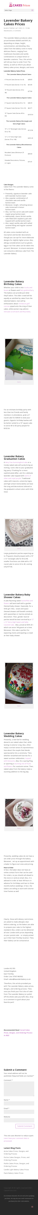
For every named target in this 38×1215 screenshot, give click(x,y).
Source (19, 382)
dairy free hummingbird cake (16, 462)
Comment (8, 1080)
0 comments (17, 31)
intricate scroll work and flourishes (17, 312)
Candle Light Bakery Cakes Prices (16, 1170)
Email (6, 1108)
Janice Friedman (10, 28)
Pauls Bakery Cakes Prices (13, 1173)
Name (7, 1100)
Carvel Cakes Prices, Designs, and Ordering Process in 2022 (18, 1032)
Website (7, 1117)
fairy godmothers (26, 290)
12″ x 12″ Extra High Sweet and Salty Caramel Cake (19, 622)
